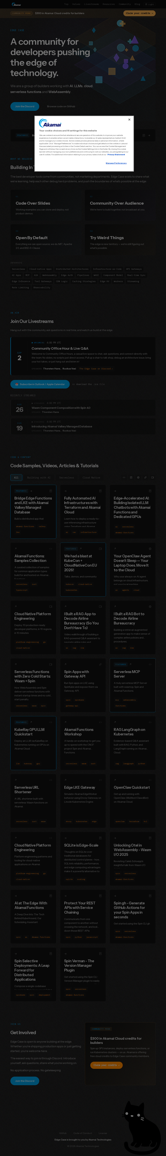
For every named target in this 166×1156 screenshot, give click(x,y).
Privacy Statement (116, 154)
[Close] (129, 119)
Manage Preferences (116, 163)
